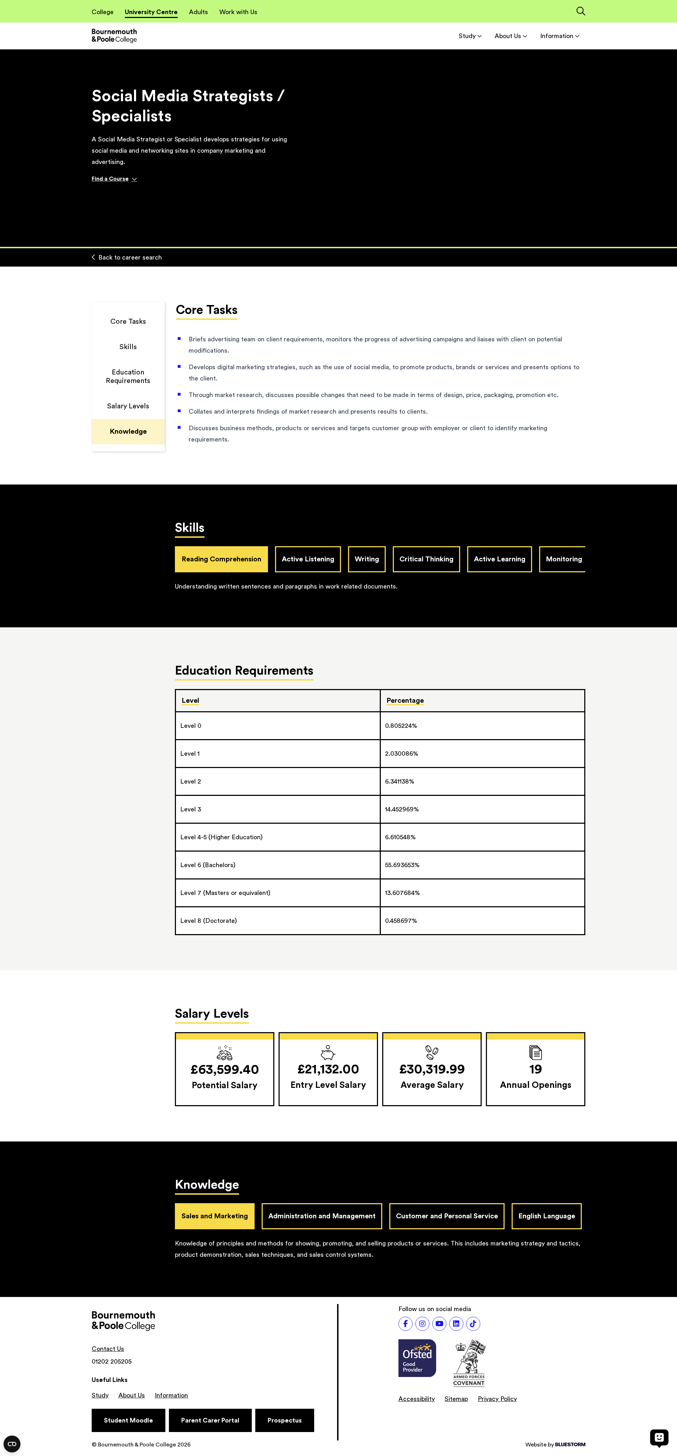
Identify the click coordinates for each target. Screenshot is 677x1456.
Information (556, 36)
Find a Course (110, 179)
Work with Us (238, 12)
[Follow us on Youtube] (439, 1324)
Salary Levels (128, 406)
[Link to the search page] (581, 12)
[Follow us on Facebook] (405, 1324)
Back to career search (130, 257)
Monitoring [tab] (564, 559)
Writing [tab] (367, 559)
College (103, 12)
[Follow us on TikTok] (473, 1324)
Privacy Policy (497, 1399)
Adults (198, 12)
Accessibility (416, 1399)
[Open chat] (659, 1438)
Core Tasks (128, 321)
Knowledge (128, 431)
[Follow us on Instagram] (422, 1324)
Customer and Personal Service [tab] (447, 1216)
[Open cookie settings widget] (12, 1444)
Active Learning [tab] (499, 559)
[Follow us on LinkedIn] (456, 1324)
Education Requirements (128, 376)
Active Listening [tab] (308, 559)
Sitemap (456, 1399)
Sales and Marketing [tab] (215, 1216)
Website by (539, 1445)
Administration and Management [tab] (322, 1216)
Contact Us (108, 1349)
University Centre (151, 12)
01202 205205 (112, 1361)
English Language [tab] (546, 1216)
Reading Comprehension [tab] (221, 559)
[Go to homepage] (114, 36)
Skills (128, 347)
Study (467, 36)
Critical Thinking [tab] (426, 559)
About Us (508, 36)
